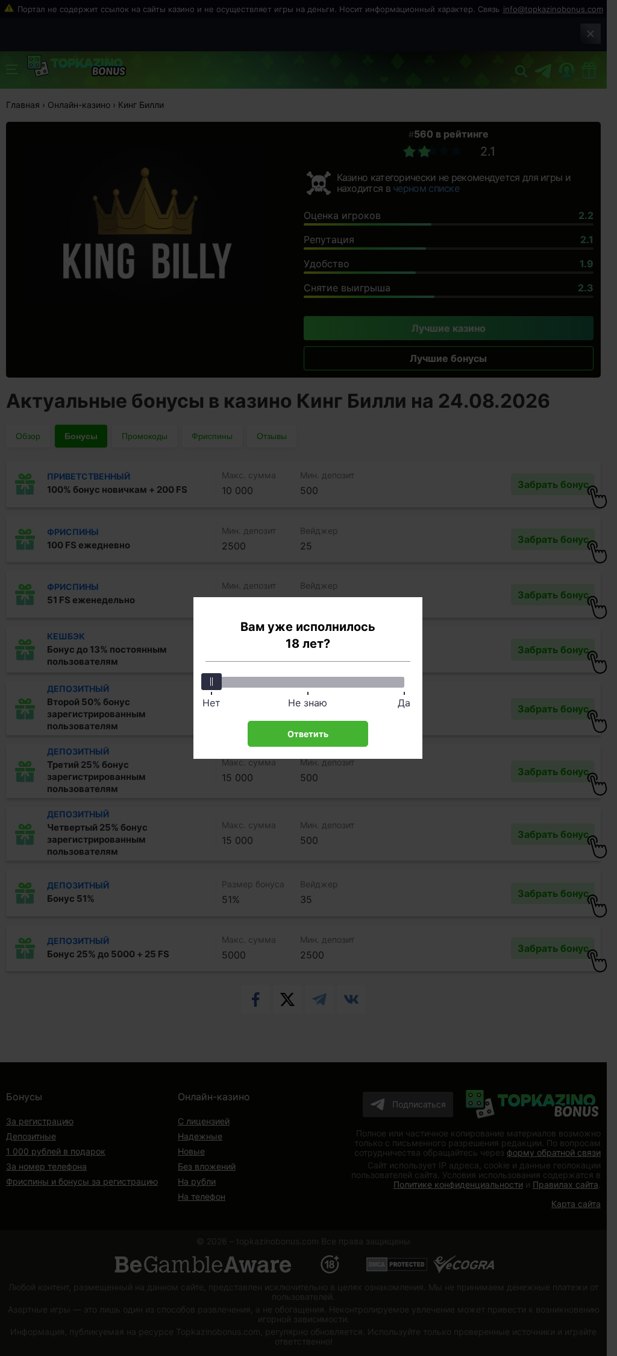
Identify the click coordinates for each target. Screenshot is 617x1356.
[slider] (211, 681)
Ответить (307, 734)
